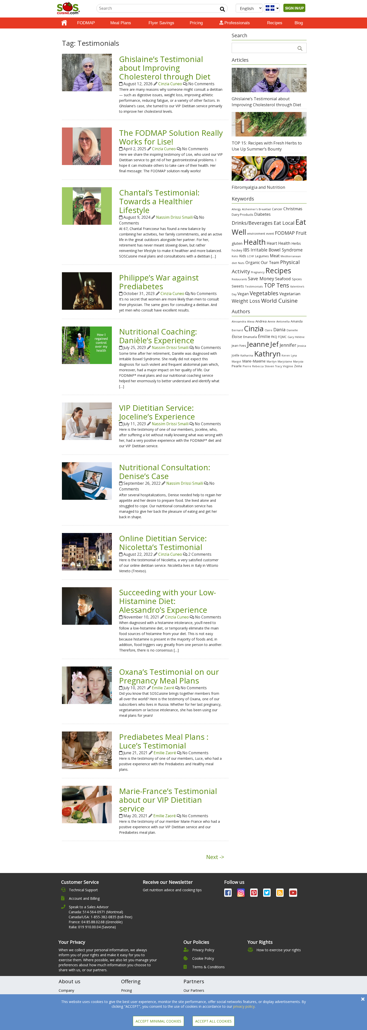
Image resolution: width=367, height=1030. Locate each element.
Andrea (261, 321)
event (270, 234)
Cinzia (254, 329)
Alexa (250, 321)
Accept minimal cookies (158, 1021)
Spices (297, 279)
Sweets (238, 286)
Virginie (288, 366)
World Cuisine (279, 300)
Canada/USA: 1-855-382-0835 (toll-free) (100, 916)
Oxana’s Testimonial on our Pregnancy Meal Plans (169, 676)
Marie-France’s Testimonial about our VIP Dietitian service (168, 800)
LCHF (250, 256)
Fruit (301, 233)
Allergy (236, 209)
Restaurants (239, 279)
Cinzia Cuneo (170, 83)
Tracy (278, 366)
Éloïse (237, 336)
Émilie (264, 336)
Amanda (297, 321)
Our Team (270, 262)
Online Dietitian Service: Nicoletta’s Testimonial (163, 542)
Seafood (283, 279)
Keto (235, 256)
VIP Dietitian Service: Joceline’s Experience (157, 412)
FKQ (274, 336)
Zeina (298, 366)
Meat (275, 255)
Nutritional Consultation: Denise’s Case (164, 471)
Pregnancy (257, 272)
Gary (291, 337)
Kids (242, 256)
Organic (252, 262)
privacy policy (244, 1006)
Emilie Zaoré (163, 687)
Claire (268, 330)
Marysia (298, 361)
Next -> (215, 857)
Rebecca (258, 366)
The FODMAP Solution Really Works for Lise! (171, 137)
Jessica (301, 346)
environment (256, 234)
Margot (236, 361)
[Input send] (222, 9)
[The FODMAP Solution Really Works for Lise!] (87, 146)
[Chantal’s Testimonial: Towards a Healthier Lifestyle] (87, 205)
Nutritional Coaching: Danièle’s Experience (158, 336)
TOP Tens (276, 285)
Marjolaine (285, 361)
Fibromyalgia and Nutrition (258, 187)
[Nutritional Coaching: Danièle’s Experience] (87, 344)
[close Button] (363, 999)
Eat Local (284, 222)
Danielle (292, 330)
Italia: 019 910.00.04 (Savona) (92, 926)
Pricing (196, 22)
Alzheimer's (250, 209)
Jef (274, 344)
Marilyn (272, 361)
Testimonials (254, 286)
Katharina (246, 355)
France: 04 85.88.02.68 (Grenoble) (96, 922)
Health (254, 242)
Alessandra (239, 321)
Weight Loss (246, 301)
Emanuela (250, 337)
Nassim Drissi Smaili (174, 217)
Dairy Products (242, 214)
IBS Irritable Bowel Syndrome (273, 250)
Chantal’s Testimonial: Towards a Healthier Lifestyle (159, 201)
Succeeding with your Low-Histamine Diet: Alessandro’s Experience (167, 601)
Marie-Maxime (254, 361)
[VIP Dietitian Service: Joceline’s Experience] (87, 420)
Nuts (241, 263)
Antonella (283, 321)
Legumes (262, 256)
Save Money (261, 278)
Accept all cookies (213, 1021)
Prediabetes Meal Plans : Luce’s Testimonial (163, 741)
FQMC (282, 337)
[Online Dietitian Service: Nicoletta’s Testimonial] (87, 551)
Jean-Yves (239, 346)
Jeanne (258, 344)
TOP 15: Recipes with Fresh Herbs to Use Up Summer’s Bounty (267, 146)
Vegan (243, 293)
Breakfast (265, 209)
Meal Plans (120, 22)
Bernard (237, 330)
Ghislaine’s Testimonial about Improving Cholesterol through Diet (164, 68)
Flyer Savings (161, 22)
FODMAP (86, 22)
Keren (286, 355)
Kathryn (267, 354)
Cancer (277, 209)
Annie (271, 321)
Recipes (274, 22)
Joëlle (235, 355)
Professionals (236, 22)
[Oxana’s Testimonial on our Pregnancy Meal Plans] (87, 684)
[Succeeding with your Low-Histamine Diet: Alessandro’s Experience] (87, 605)
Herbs (296, 243)
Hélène (300, 337)
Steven (269, 366)
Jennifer (288, 345)
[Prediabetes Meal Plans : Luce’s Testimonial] (87, 750)
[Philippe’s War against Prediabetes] (87, 290)
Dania (279, 329)
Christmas (292, 209)
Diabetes (262, 214)
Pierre (247, 366)
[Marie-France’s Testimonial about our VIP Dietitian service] (87, 804)
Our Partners (194, 990)
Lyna (294, 355)
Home (64, 23)
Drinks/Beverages (252, 223)
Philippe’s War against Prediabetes (159, 282)
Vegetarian (289, 293)
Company (66, 990)
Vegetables (264, 293)
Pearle (237, 366)
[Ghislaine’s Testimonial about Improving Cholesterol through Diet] (87, 72)
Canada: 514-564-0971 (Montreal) (96, 912)
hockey (237, 250)
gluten (237, 243)
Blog (299, 22)
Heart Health (278, 243)
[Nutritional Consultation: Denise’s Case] (87, 480)
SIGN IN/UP (294, 8)
